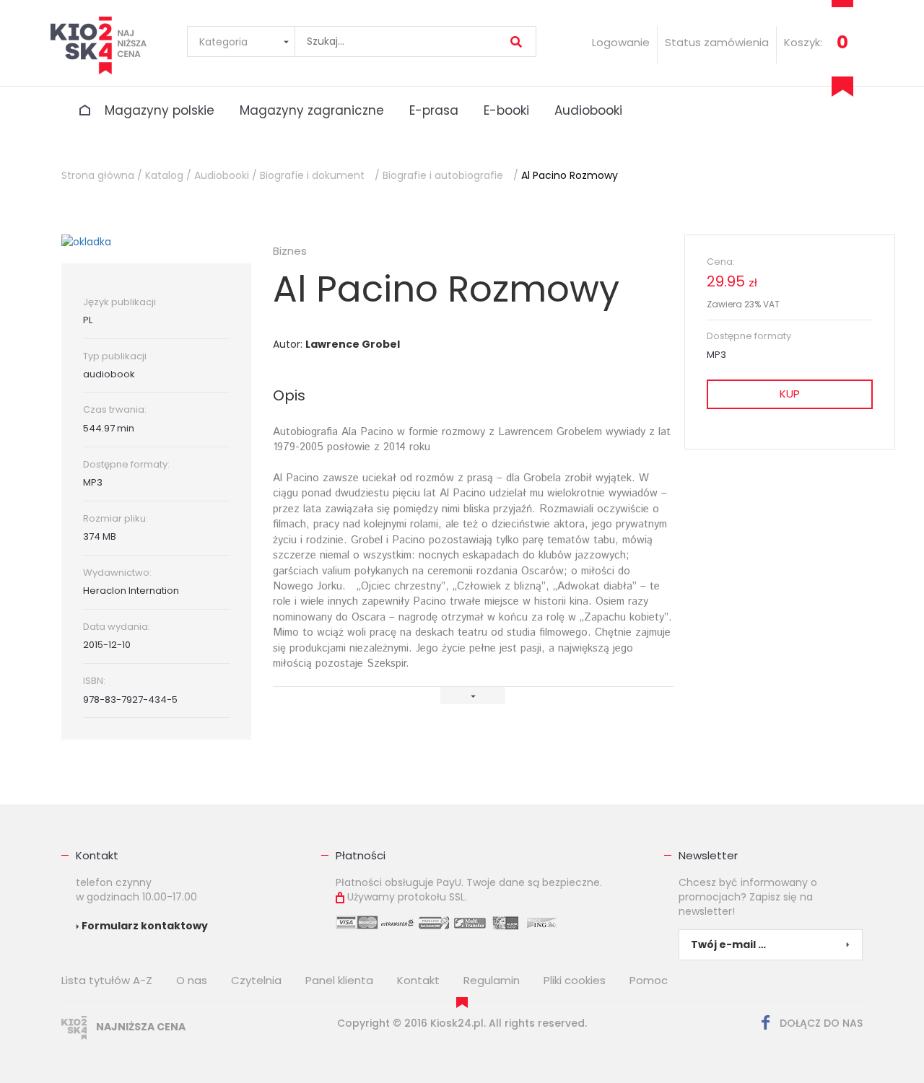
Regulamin (491, 980)
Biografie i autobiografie (443, 175)
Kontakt (97, 855)
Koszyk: (803, 42)
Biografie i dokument (312, 175)
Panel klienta (339, 980)
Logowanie (621, 42)
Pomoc (648, 980)
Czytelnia (256, 980)
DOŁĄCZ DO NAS (820, 1023)
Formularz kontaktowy (143, 925)
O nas (191, 980)
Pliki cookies (575, 980)
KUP (790, 393)
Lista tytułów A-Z (106, 980)
